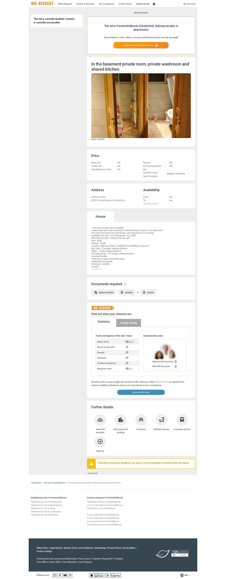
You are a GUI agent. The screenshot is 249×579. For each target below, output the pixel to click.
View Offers (42, 562)
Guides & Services (86, 4)
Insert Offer (55, 562)
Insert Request (85, 562)
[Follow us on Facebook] (60, 575)
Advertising (100, 548)
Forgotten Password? (102, 558)
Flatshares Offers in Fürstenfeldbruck (103, 502)
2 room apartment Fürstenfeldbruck (103, 515)
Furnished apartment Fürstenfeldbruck (104, 524)
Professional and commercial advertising (56, 558)
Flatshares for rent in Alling (43, 508)
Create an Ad (142, 4)
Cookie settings (44, 551)
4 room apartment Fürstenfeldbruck (103, 521)
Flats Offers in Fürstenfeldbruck (101, 508)
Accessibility (129, 548)
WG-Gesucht (36, 483)
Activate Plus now (141, 392)
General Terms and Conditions (78, 548)
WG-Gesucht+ (161, 382)
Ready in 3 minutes (176, 173)
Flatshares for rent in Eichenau (44, 515)
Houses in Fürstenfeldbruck (54, 483)
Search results (141, 13)
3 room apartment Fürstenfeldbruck (103, 518)
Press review (84, 558)
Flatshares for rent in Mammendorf (46, 505)
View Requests (69, 562)
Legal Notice (56, 548)
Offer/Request (65, 4)
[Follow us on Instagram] (55, 575)
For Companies (106, 4)
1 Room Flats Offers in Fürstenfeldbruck (105, 505)
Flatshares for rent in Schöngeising (46, 502)
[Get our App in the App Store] (97, 575)
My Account (189, 4)
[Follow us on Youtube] (65, 575)
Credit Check (125, 4)
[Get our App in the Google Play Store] (113, 575)
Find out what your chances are (139, 45)
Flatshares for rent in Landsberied (46, 511)
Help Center (42, 548)
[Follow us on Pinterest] (70, 575)
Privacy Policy (114, 548)
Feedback (118, 558)
